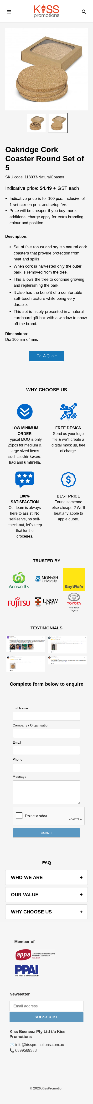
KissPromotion (52, 1088)
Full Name (20, 708)
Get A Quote (46, 356)
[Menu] (9, 11)
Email (17, 742)
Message (19, 776)
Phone (17, 759)
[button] (46, 833)
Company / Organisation (31, 725)
